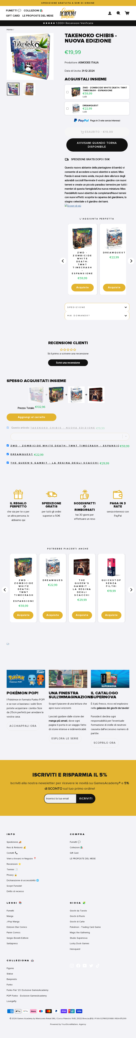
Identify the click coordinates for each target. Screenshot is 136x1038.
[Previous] (63, 261)
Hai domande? (78, 315)
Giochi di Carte (77, 921)
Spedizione (76, 307)
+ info (85, 96)
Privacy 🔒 (12, 875)
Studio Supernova (78, 938)
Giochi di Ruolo (77, 916)
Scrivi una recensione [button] (68, 362)
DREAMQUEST (114, 253)
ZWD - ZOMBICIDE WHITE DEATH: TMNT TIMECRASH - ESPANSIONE (82, 263)
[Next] (131, 261)
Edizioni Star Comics (17, 927)
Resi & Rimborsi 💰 (16, 847)
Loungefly (11, 1001)
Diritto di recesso (15, 891)
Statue (10, 973)
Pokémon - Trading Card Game (85, 927)
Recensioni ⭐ (14, 864)
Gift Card (13, 15)
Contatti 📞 (12, 853)
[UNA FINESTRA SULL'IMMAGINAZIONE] (68, 679)
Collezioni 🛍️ (33, 10)
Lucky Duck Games (79, 943)
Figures (10, 968)
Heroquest (75, 949)
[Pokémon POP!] (26, 679)
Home (10, 29)
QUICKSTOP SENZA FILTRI (111, 583)
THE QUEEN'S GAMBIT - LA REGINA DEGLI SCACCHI (54, 463)
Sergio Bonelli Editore (17, 938)
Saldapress (12, 943)
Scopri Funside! (14, 886)
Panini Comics (13, 932)
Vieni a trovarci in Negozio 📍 (21, 858)
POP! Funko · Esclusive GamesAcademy (27, 995)
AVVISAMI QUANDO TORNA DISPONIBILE (97, 144)
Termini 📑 (12, 869)
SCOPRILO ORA (105, 742)
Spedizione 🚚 (14, 842)
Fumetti (10, 910)
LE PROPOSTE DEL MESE (37, 15)
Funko (10, 984)
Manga (10, 916)
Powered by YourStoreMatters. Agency (68, 1024)
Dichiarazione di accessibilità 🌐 (23, 880)
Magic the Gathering (80, 932)
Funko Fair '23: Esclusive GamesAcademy (27, 990)
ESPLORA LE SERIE (65, 738)
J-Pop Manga (13, 921)
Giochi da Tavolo (78, 910)
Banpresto (12, 979)
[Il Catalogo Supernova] (110, 679)
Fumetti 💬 (13, 10)
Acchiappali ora (23, 725)
